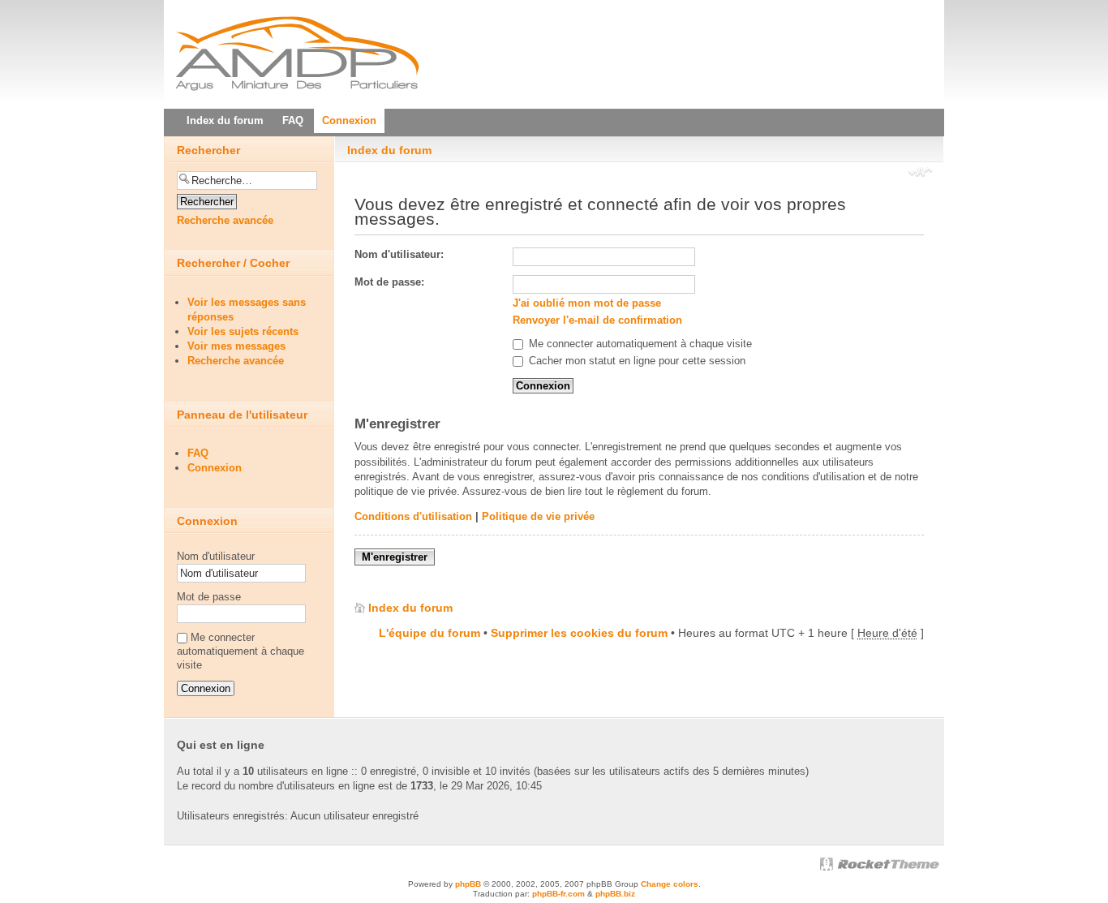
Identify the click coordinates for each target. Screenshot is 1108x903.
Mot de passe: (389, 282)
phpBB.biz (615, 893)
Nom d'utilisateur (216, 556)
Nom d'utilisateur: (399, 254)
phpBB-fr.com (558, 893)
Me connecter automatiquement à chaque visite (639, 344)
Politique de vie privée (538, 516)
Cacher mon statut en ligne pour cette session (635, 361)
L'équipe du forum (429, 632)
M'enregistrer (394, 557)
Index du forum (389, 150)
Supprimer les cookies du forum (579, 632)
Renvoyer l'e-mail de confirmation (597, 320)
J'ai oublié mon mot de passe (587, 303)
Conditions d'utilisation (413, 516)
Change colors (669, 883)
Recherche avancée (225, 220)
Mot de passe (209, 597)
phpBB (468, 883)
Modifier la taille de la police (920, 173)
